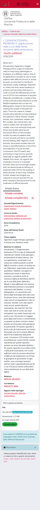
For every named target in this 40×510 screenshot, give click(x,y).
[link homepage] (5, 4)
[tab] (33, 198)
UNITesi (4, 31)
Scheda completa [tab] (14, 193)
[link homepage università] (22, 4)
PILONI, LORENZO (13, 52)
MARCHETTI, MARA (11, 386)
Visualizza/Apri (10, 424)
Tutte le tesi (15, 31)
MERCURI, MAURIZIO (12, 379)
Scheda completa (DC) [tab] (16, 198)
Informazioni (10, 447)
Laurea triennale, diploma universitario (20, 34)
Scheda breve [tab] (12, 188)
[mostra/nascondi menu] (38, 4)
